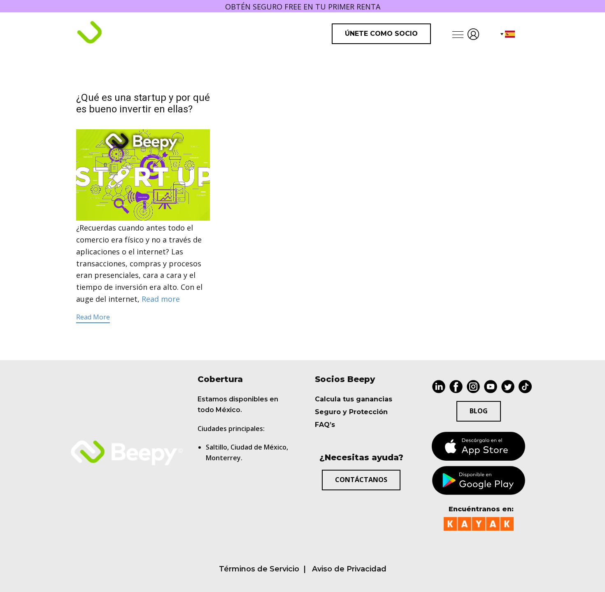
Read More (93, 317)
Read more (161, 299)
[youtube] (490, 386)
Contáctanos (361, 479)
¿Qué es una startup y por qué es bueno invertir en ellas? (143, 103)
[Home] (124, 33)
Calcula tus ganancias (353, 399)
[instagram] (473, 386)
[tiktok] (525, 386)
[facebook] (456, 386)
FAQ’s (325, 425)
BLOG (479, 410)
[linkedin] (438, 386)
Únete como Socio (381, 33)
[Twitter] (507, 386)
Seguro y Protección (351, 412)
